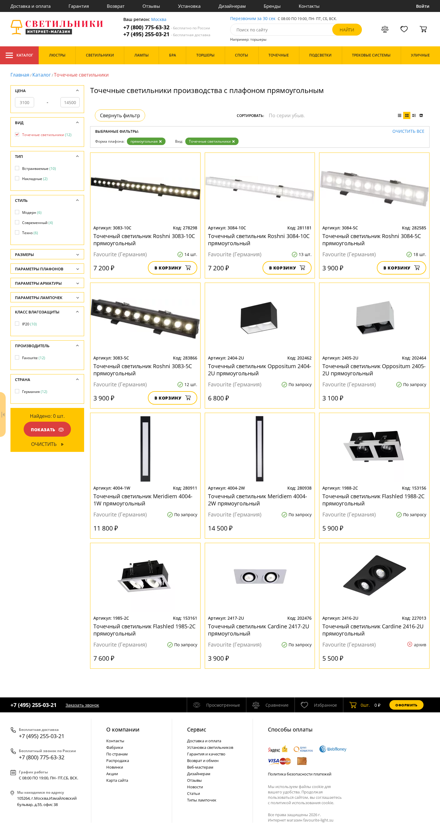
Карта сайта (117, 780)
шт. (365, 705)
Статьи (193, 793)
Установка (189, 6)
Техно (30, 232)
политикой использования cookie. (302, 802)
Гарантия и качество (206, 754)
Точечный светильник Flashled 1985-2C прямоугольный (144, 630)
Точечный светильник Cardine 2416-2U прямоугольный (373, 630)
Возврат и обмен (203, 760)
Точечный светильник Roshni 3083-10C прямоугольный (144, 239)
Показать (43, 429)
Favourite (33, 357)
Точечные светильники (210, 141)
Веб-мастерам (200, 767)
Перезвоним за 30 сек (252, 18)
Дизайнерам (232, 6)
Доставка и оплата (30, 6)
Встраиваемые (39, 168)
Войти (423, 6)
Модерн (32, 212)
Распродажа (117, 760)
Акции (112, 773)
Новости (195, 787)
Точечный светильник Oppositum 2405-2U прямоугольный (374, 369)
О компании (122, 729)
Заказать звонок (82, 705)
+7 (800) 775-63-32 (166, 27)
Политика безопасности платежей (299, 774)
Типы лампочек (201, 800)
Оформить (406, 705)
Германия (34, 391)
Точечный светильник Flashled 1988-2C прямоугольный (373, 500)
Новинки (114, 767)
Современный (37, 222)
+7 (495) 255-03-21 (166, 34)
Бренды (272, 6)
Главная (19, 74)
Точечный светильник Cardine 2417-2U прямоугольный (258, 630)
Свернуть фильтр (120, 115)
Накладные (35, 178)
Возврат (116, 6)
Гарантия (79, 6)
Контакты (309, 6)
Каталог (24, 55)
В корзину (168, 268)
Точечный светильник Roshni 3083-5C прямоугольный (142, 369)
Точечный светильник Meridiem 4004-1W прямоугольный (142, 500)
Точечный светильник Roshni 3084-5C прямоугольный (371, 239)
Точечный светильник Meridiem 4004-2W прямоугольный (257, 500)
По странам (117, 754)
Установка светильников (210, 747)
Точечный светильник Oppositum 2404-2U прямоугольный (259, 369)
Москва (158, 19)
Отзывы (151, 6)
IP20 (29, 324)
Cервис (196, 729)
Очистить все (408, 131)
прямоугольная (144, 141)
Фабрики (114, 747)
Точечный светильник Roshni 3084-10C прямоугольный (258, 239)
